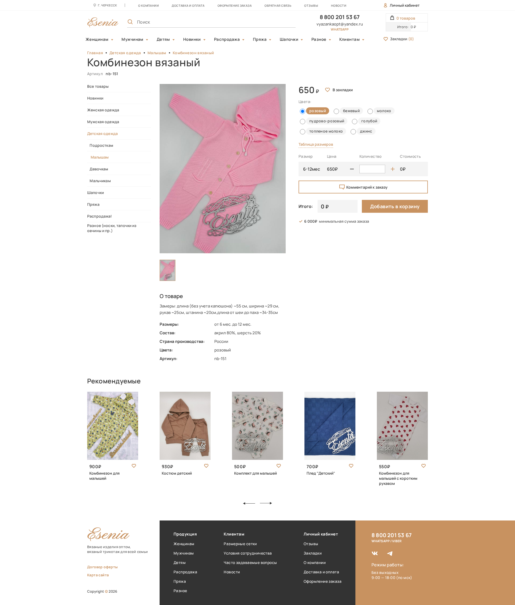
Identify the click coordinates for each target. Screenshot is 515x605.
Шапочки (289, 39)
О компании (148, 5)
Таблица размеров (316, 144)
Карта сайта (98, 575)
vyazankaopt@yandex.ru (340, 24)
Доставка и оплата (321, 571)
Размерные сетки (240, 543)
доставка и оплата (188, 5)
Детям (163, 39)
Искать (280, 22)
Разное (318, 39)
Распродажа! (99, 216)
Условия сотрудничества (248, 553)
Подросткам (100, 145)
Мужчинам (133, 39)
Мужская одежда (103, 121)
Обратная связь (277, 5)
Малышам (157, 52)
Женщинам (97, 39)
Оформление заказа (235, 5)
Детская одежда (125, 52)
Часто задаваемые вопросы (250, 562)
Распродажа (227, 39)
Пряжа (260, 39)
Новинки (192, 39)
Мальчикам (99, 180)
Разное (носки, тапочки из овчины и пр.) (112, 228)
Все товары (98, 86)
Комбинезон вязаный (193, 52)
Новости (338, 5)
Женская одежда (103, 109)
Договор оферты (102, 566)
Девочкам (97, 168)
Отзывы (311, 5)
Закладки (402, 38)
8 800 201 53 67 (340, 17)
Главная (95, 52)
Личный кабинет (405, 5)
